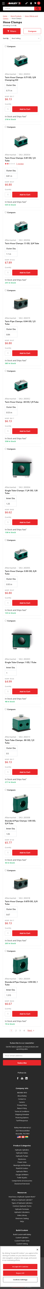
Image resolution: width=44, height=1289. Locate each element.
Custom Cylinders (22, 1237)
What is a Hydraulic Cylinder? (22, 1200)
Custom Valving (22, 1244)
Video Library (22, 1215)
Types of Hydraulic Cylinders (22, 1203)
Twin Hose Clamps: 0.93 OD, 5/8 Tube (21, 572)
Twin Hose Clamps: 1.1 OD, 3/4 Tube (22, 243)
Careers (22, 1102)
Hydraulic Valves (22, 1153)
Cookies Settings (20, 1280)
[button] (12, 31)
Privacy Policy (22, 1105)
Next (30, 1030)
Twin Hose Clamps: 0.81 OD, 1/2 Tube (20, 159)
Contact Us (22, 1099)
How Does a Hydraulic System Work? (22, 1197)
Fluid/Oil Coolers (22, 1168)
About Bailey (22, 1096)
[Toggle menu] (3, 3)
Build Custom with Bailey (22, 1234)
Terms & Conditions (22, 1111)
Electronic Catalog (22, 1218)
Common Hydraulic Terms (22, 1206)
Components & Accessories (22, 1181)
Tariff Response (22, 1120)
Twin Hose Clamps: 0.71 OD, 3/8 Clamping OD (20, 78)
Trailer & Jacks (22, 1177)
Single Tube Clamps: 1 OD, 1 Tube (20, 662)
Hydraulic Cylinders (22, 1150)
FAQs (22, 1221)
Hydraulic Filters (22, 1171)
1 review (20, 163)
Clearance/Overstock (22, 1184)
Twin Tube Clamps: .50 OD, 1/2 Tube (19, 741)
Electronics (22, 1159)
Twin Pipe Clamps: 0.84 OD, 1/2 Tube (20, 322)
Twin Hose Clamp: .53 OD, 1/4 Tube (21, 401)
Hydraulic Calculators (22, 1212)
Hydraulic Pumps (22, 1156)
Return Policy (22, 1108)
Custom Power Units (22, 1241)
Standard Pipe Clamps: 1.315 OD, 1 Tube (21, 983)
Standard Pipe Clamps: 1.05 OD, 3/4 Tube (20, 822)
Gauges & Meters (22, 1174)
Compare (32, 31)
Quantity (8, 104)
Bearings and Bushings (22, 1165)
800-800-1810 (22, 1093)
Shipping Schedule (22, 1114)
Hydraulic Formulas (22, 1209)
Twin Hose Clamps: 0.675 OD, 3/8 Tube (21, 902)
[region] (20, 1266)
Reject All (20, 1273)
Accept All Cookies (20, 1267)
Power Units (22, 1162)
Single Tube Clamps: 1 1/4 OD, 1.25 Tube (21, 491)
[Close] (37, 1249)
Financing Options (22, 1117)
